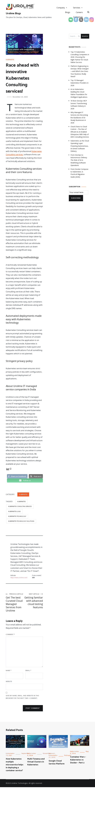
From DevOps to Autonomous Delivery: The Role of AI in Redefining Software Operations (79, 160)
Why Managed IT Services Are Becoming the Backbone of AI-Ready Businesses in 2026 (79, 117)
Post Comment (33, 708)
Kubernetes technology (17, 516)
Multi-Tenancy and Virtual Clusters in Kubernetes (36, 761)
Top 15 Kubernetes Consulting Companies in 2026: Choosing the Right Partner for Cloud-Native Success (80, 57)
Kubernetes (10, 60)
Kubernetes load (14, 511)
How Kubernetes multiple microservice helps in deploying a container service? (14, 764)
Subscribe (76, 198)
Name (8, 670)
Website (9, 681)
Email (28, 670)
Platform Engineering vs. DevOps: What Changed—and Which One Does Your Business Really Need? (80, 71)
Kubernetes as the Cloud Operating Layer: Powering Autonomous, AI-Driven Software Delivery (80, 146)
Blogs (67, 12)
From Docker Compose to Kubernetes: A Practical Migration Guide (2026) (79, 173)
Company (61, 7)
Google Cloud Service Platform (57, 762)
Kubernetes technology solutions (21, 521)
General (52, 753)
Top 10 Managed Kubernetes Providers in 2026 (79, 83)
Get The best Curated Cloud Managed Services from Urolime (14, 602)
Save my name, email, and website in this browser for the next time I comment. (22, 697)
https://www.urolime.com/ (18, 578)
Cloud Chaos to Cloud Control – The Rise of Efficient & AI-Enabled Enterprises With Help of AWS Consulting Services (80, 131)
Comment (10, 634)
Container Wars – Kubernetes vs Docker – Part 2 (78, 759)
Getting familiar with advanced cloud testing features (33, 601)
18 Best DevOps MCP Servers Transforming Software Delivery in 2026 (79, 105)
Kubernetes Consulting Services (20, 506)
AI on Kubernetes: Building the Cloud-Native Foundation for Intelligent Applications (79, 93)
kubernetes (21, 502)
